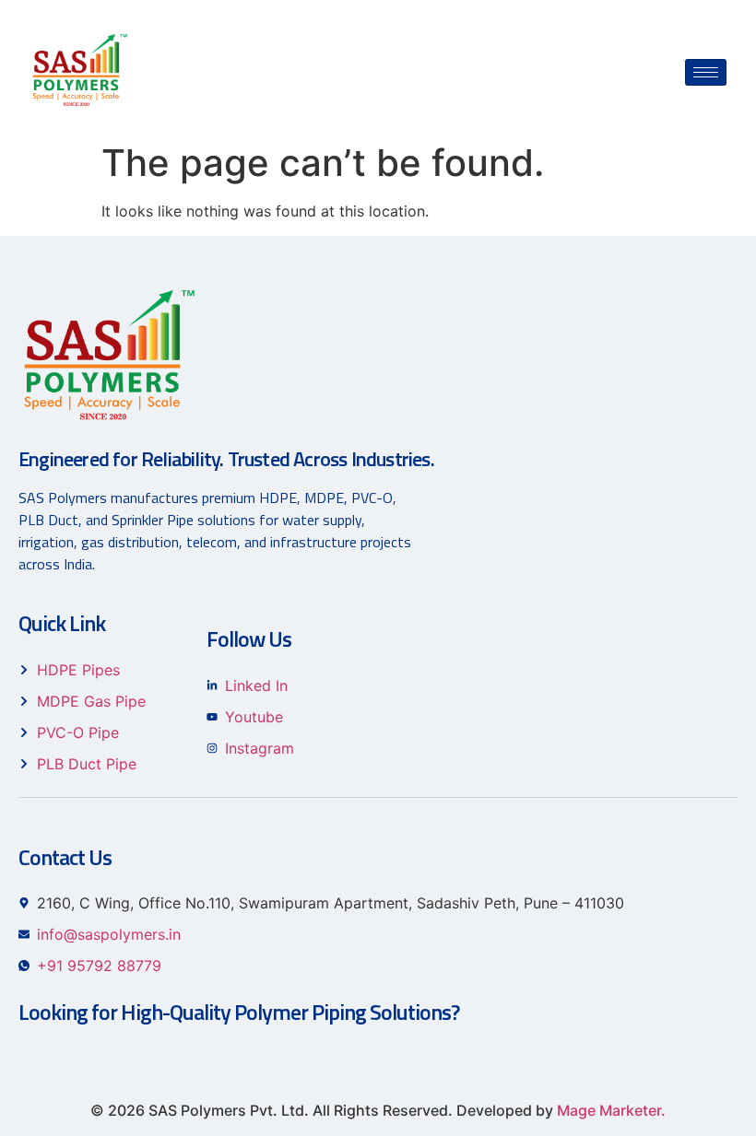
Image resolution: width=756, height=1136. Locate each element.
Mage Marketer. (611, 1110)
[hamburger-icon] (705, 72)
